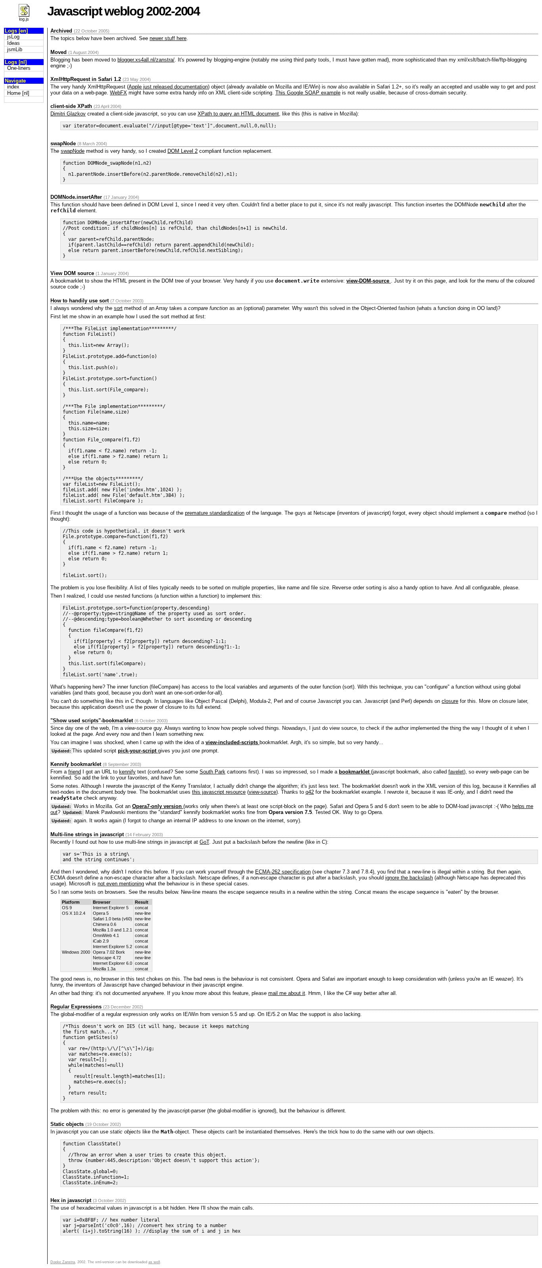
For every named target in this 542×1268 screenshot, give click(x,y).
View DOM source (72, 273)
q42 (310, 792)
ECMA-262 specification (283, 872)
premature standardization (214, 513)
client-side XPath (71, 106)
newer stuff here (168, 38)
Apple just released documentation (168, 87)
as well (154, 1262)
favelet (456, 772)
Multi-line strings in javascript (87, 834)
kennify (127, 772)
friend (74, 772)
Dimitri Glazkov (68, 114)
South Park (212, 772)
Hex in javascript (70, 1200)
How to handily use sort (79, 301)
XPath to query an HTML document (238, 114)
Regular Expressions (76, 1007)
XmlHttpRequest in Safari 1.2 (85, 79)
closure (450, 701)
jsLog (13, 37)
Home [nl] (18, 93)
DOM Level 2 (182, 151)
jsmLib (14, 49)
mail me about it (286, 993)
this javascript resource (219, 792)
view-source (262, 792)
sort (118, 308)
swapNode (63, 143)
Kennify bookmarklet (75, 764)
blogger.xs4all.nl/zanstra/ (146, 60)
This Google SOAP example (307, 93)
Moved (58, 52)
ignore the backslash (409, 878)
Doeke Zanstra (62, 1262)
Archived (61, 31)
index (13, 87)
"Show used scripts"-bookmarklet (91, 720)
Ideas (13, 43)
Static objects (67, 1124)
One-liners (19, 68)
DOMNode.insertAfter (76, 197)
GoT (204, 842)
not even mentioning (121, 884)
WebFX (118, 93)
